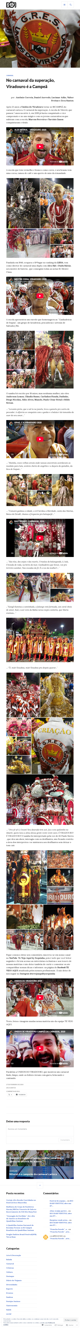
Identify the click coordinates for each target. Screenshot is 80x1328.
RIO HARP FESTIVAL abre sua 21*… (61, 1203)
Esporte (9, 1289)
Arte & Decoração (13, 1255)
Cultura (9, 1272)
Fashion (9, 1297)
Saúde (8, 1310)
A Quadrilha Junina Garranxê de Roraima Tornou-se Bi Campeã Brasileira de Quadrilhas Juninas (20, 1227)
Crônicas (10, 1268)
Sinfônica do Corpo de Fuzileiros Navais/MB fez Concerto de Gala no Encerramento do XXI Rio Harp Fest (21, 1209)
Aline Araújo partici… (59, 1211)
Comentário (65, 1140)
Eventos (9, 1293)
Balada (9, 1259)
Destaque (10, 1276)
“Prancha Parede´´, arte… (60, 1232)
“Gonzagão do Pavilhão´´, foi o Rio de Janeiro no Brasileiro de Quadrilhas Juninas (20, 1218)
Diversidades (11, 1285)
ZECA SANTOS (11, 1088)
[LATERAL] (40, 1185)
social (8, 1314)
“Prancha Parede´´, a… (59, 1229)
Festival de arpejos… (58, 1201)
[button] (23, 203)
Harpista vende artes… (59, 1220)
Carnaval (9, 75)
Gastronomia (11, 1305)
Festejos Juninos (13, 1301)
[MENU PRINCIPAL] (64, 4)
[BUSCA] (71, 4)
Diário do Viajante (14, 1280)
